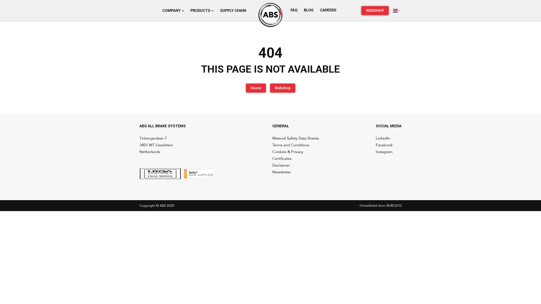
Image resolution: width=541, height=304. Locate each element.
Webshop (283, 88)
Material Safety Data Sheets (295, 138)
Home (256, 88)
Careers (328, 10)
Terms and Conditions (290, 145)
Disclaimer (281, 165)
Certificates (282, 158)
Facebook (384, 145)
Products (200, 10)
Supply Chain (233, 10)
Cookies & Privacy (287, 152)
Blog (309, 10)
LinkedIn (383, 138)
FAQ (294, 10)
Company (172, 10)
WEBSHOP (375, 10)
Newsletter (281, 172)
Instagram (384, 152)
